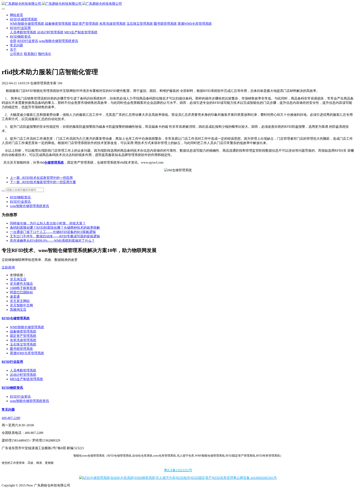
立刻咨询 (8, 267)
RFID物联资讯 (20, 197)
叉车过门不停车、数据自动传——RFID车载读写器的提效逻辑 (55, 236)
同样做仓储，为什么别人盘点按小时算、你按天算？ (48, 223)
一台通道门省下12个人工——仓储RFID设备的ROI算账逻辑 (53, 232)
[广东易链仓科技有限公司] (178, 4)
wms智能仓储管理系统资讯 (29, 206)
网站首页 (16, 15)
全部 (13, 41)
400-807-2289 (11, 418)
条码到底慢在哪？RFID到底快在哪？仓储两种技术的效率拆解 (55, 227)
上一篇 (41, 177)
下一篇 (43, 182)
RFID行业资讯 (20, 201)
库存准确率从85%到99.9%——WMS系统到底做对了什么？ (52, 240)
